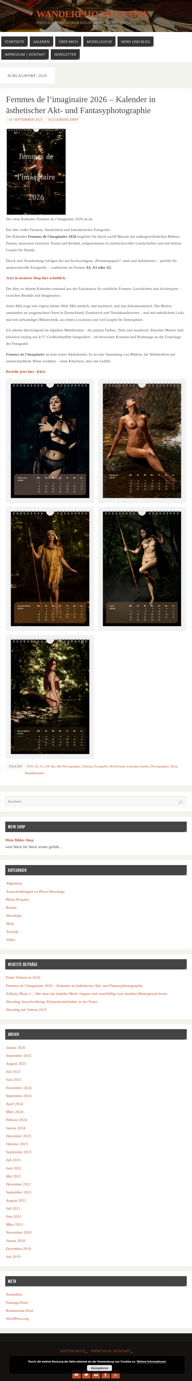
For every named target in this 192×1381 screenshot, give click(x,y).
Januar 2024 (15, 1128)
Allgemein (58, 119)
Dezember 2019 (18, 1248)
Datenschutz (72, 1351)
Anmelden (14, 1294)
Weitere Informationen (151, 1361)
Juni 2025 (14, 1079)
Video (10, 939)
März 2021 (14, 1224)
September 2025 (19, 1055)
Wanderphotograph (91, 14)
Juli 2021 (13, 1208)
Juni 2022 (14, 1168)
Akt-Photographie (68, 766)
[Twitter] (86, 1374)
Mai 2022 (13, 1176)
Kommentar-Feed (19, 1310)
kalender (132, 766)
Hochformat (118, 766)
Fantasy (87, 766)
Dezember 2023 (18, 1136)
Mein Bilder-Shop (19, 840)
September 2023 (19, 1152)
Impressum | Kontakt (110, 1351)
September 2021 (19, 1192)
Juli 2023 (13, 1160)
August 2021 (16, 1200)
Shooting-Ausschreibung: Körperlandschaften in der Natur (51, 1001)
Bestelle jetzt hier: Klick (25, 371)
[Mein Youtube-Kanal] (76, 1374)
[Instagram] (96, 1374)
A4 (47, 766)
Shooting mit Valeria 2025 (26, 1009)
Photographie (160, 766)
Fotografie (101, 766)
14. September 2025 (26, 119)
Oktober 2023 (17, 1144)
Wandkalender (34, 773)
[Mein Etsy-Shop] (115, 1374)
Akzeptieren (99, 1368)
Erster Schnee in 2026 (23, 977)
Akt (52, 766)
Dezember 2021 (18, 1184)
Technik (12, 931)
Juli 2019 (13, 1256)
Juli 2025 (13, 1071)
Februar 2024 (16, 1120)
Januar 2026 (15, 1047)
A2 (36, 766)
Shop (74, 119)
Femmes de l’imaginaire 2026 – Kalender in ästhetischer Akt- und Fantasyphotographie (74, 985)
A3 (42, 766)
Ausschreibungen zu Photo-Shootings (35, 891)
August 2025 (16, 1063)
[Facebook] (106, 1374)
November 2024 (19, 1088)
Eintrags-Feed (17, 1302)
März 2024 (14, 1112)
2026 (29, 766)
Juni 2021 (14, 1216)
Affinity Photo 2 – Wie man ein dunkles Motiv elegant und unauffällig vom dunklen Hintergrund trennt (86, 993)
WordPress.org (17, 1318)
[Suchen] (180, 802)
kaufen (144, 766)
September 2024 (19, 1096)
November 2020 (19, 1232)
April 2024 (14, 1104)
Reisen (11, 907)
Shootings (14, 915)
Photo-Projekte (17, 899)
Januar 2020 (15, 1240)
